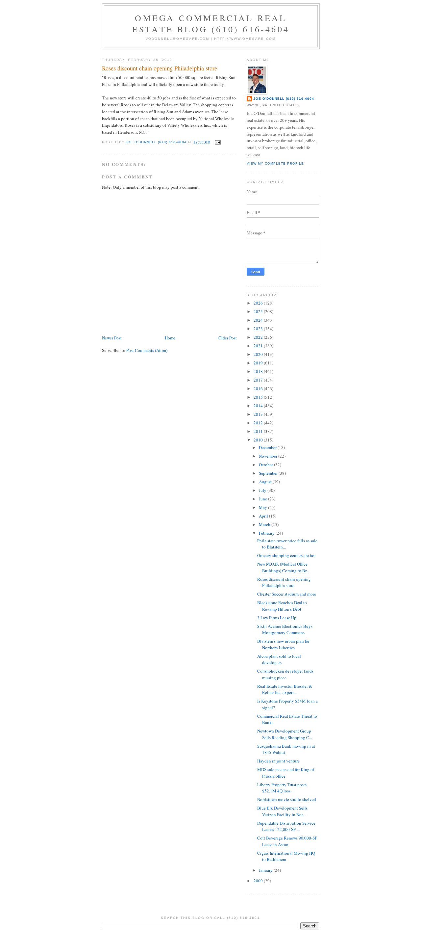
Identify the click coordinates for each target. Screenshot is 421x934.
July (263, 490)
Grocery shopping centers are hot (286, 555)
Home (170, 338)
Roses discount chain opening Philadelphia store (284, 582)
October (266, 464)
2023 (259, 329)
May (263, 507)
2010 (259, 440)
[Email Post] (217, 142)
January (266, 870)
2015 (259, 397)
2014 (259, 406)
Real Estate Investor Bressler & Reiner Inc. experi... (284, 689)
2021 (259, 346)
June (263, 499)
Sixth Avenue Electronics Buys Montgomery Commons (284, 629)
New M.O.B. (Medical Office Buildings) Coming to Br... (283, 567)
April (264, 516)
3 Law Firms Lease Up (276, 618)
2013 (259, 414)
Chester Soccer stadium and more (286, 594)
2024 (259, 320)
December (268, 447)
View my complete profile (275, 163)
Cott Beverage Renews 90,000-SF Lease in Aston (287, 841)
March (265, 524)
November (268, 456)
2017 (259, 380)
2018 (259, 371)
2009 (259, 881)
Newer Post (112, 338)
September (269, 473)
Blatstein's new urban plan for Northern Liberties (283, 644)
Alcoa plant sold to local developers (279, 659)
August (266, 482)
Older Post (227, 338)
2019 (259, 363)
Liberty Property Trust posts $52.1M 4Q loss (282, 788)
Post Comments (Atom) (146, 350)
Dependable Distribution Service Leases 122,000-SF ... (286, 826)
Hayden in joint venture (278, 761)
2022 (259, 337)
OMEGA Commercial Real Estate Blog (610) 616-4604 (210, 23)
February (267, 533)
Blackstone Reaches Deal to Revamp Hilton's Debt (282, 606)
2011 (259, 431)
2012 (259, 423)
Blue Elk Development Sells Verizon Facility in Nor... (282, 811)
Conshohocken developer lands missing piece (285, 674)
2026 (259, 303)
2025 (259, 311)
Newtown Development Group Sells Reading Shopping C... (284, 734)
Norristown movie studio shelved (286, 799)
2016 (259, 388)
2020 (259, 354)
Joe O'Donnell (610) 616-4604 (283, 98)
